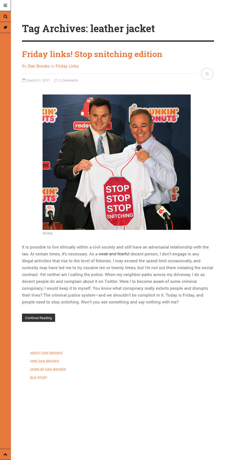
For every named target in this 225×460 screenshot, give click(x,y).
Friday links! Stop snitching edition (92, 54)
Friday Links (67, 66)
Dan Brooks (39, 66)
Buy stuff (38, 377)
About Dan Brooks (46, 353)
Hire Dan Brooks (44, 361)
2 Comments (68, 80)
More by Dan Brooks (48, 369)
